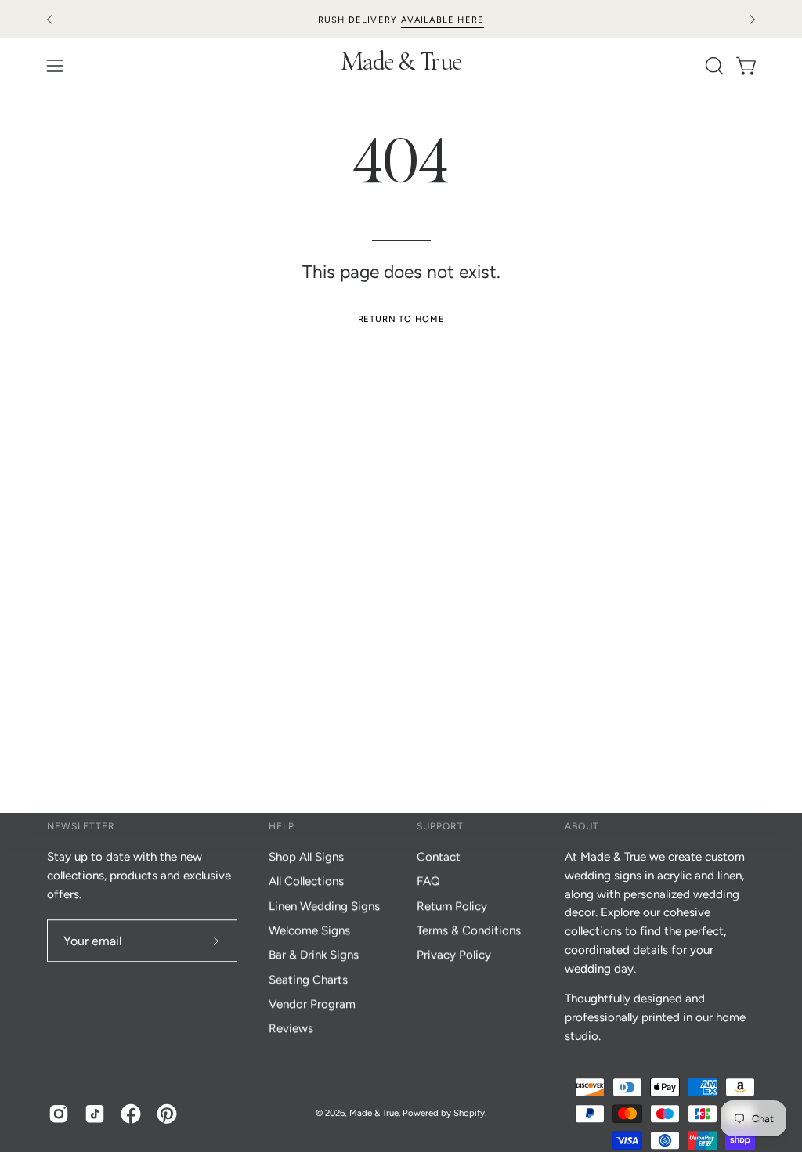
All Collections (306, 882)
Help (281, 826)
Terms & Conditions (469, 930)
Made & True (401, 65)
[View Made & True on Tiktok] (95, 1113)
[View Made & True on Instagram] (58, 1113)
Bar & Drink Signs (314, 955)
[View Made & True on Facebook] (131, 1113)
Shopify (469, 1112)
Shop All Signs (306, 857)
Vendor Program (312, 1004)
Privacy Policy (454, 955)
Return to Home (401, 318)
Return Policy (452, 906)
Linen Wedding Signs (324, 906)
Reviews (291, 1029)
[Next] (752, 20)
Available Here (443, 20)
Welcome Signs (309, 930)
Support (440, 826)
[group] (401, 19)
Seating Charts (308, 980)
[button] (713, 66)
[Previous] (50, 20)
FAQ (428, 882)
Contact (439, 857)
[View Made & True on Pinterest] (167, 1113)
